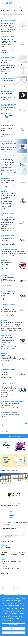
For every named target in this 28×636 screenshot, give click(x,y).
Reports (3, 594)
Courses (8, 10)
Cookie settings (13, 624)
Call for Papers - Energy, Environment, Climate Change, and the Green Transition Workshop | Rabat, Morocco (13, 554)
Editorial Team (17, 592)
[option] (14, 535)
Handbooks (16, 594)
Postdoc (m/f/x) (5, 573)
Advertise (15, 587)
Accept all (13, 632)
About (2, 587)
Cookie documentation (7, 620)
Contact (3, 589)
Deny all (13, 628)
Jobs (2, 10)
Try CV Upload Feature (14, 436)
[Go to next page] (26, 423)
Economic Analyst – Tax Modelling (10, 568)
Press (2, 592)
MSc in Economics (5, 547)
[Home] (9, 3)
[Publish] (23, 7)
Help (14, 589)
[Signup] (25, 7)
